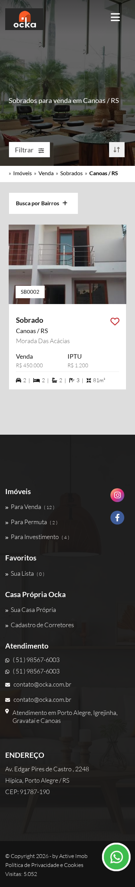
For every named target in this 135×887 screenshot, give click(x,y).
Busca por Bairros (39, 203)
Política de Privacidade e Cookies (44, 864)
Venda (46, 173)
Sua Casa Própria (33, 609)
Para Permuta (34, 522)
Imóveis (22, 173)
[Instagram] (117, 498)
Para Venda (32, 506)
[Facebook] (117, 520)
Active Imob (73, 855)
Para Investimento (40, 536)
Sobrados (71, 173)
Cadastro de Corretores (42, 625)
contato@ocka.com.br (42, 684)
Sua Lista (27, 573)
